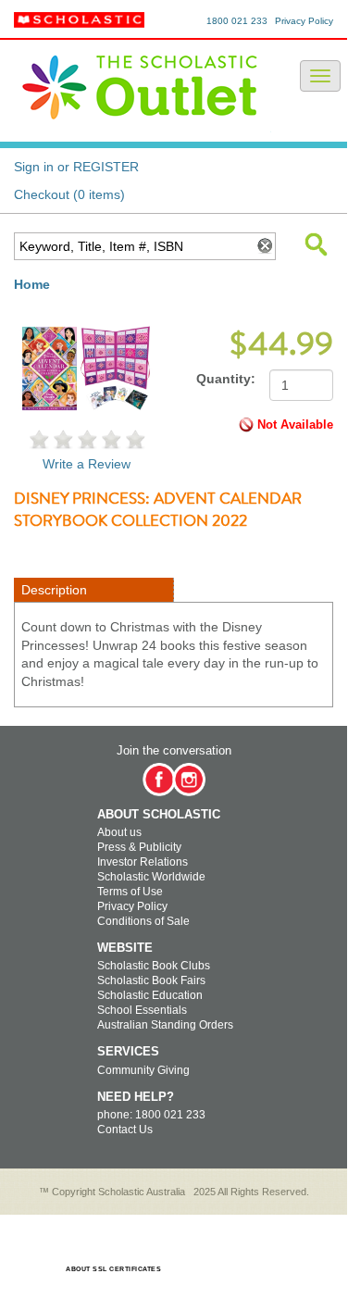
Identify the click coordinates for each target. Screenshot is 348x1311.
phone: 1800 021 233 (151, 1114)
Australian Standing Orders (165, 1024)
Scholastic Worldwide (151, 876)
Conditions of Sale (143, 921)
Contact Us (125, 1129)
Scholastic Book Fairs (151, 980)
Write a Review (86, 463)
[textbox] (133, 246)
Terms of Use (130, 891)
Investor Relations (142, 861)
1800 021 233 (236, 21)
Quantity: (225, 378)
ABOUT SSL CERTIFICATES (113, 1269)
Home (32, 284)
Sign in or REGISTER (76, 166)
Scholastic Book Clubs (153, 965)
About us (119, 832)
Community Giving (143, 1070)
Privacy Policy (304, 21)
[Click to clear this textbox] (263, 246)
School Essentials (142, 1010)
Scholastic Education (150, 995)
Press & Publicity (139, 847)
